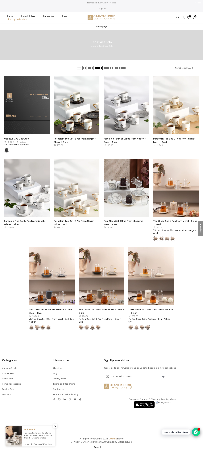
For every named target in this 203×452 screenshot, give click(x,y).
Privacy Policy (59, 378)
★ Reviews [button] (200, 228)
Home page (101, 26)
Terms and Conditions (64, 384)
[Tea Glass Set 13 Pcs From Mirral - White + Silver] (172, 238)
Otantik (113, 438)
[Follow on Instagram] (59, 399)
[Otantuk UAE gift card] (6, 150)
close (5, 3)
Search (98, 447)
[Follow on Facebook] (54, 399)
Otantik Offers (28, 16)
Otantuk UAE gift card (16, 138)
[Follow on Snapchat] (70, 399)
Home (10, 16)
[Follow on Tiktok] (80, 399)
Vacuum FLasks (10, 368)
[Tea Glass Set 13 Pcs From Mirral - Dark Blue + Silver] (161, 238)
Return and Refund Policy (65, 394)
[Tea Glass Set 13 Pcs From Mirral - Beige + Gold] (155, 238)
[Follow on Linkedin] (64, 399)
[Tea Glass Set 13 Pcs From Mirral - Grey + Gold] (167, 238)
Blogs (64, 16)
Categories (48, 16)
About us (57, 368)
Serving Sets (8, 389)
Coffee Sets (8, 373)
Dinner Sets (7, 378)
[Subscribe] (162, 376)
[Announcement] (101, 3)
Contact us (58, 389)
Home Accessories (11, 384)
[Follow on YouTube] (75, 399)
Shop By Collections (17, 19)
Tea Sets (6, 394)
